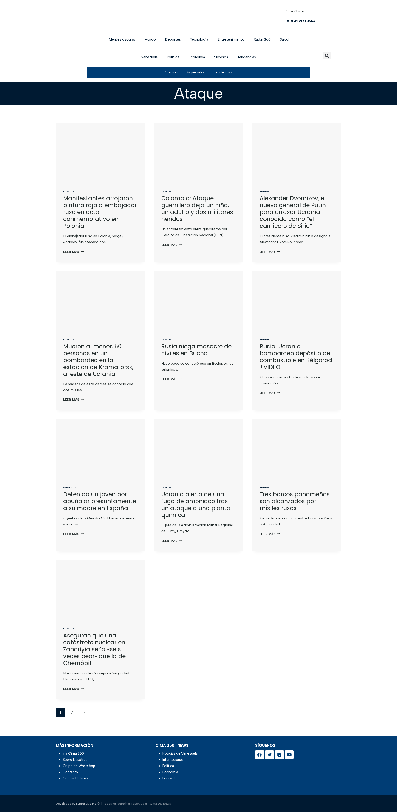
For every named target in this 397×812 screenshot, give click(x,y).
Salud (284, 39)
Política (173, 57)
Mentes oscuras (122, 39)
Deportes (173, 39)
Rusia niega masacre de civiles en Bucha (196, 349)
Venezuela (149, 57)
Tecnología (199, 39)
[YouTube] (289, 754)
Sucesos (221, 57)
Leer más (73, 252)
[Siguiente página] (84, 712)
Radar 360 (262, 39)
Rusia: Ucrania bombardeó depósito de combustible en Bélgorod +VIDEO (296, 356)
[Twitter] (269, 754)
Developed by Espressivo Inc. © (78, 803)
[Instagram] (279, 754)
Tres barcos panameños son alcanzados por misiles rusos (295, 501)
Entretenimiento (230, 39)
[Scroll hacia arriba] (386, 796)
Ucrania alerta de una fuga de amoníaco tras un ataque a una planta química (195, 504)
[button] (327, 55)
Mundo (150, 39)
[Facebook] (259, 754)
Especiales (195, 72)
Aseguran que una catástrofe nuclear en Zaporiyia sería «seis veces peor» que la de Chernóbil (94, 649)
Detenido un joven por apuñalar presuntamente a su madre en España (99, 501)
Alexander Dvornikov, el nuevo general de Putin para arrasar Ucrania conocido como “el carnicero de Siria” (293, 212)
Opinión (171, 72)
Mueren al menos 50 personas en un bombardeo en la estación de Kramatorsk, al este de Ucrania (98, 360)
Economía (196, 57)
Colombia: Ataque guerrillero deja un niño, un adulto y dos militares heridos (197, 208)
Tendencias (246, 57)
